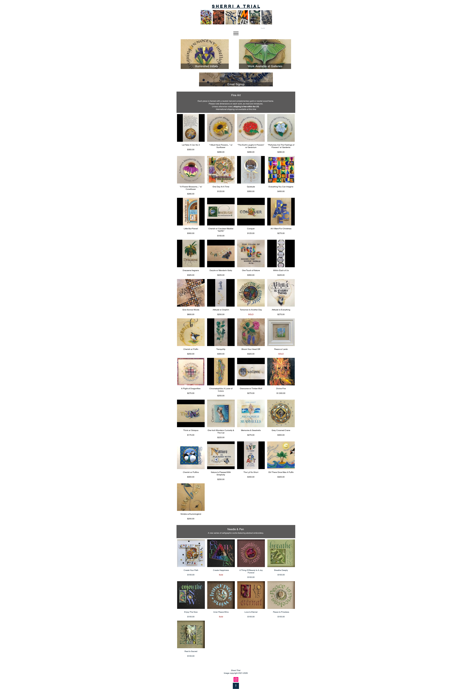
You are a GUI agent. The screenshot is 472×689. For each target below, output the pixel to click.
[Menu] (236, 33)
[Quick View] (191, 128)
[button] (265, 28)
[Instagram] (236, 679)
